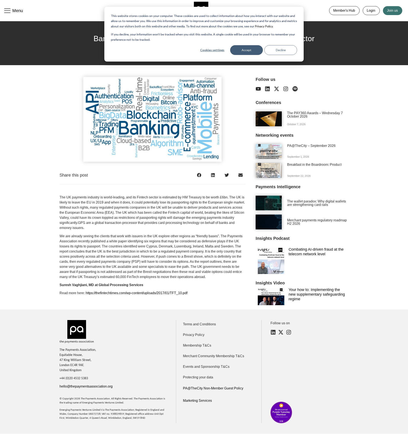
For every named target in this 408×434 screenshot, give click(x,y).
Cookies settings (212, 50)
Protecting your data (198, 377)
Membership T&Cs (197, 345)
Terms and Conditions (199, 324)
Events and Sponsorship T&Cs (206, 366)
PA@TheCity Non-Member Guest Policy (213, 388)
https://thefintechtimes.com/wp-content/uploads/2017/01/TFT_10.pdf (136, 293)
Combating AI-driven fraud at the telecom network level (316, 251)
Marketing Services (197, 400)
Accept (246, 50)
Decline (281, 50)
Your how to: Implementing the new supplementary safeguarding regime (317, 294)
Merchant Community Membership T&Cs (213, 356)
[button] (199, 175)
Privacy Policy (263, 26)
